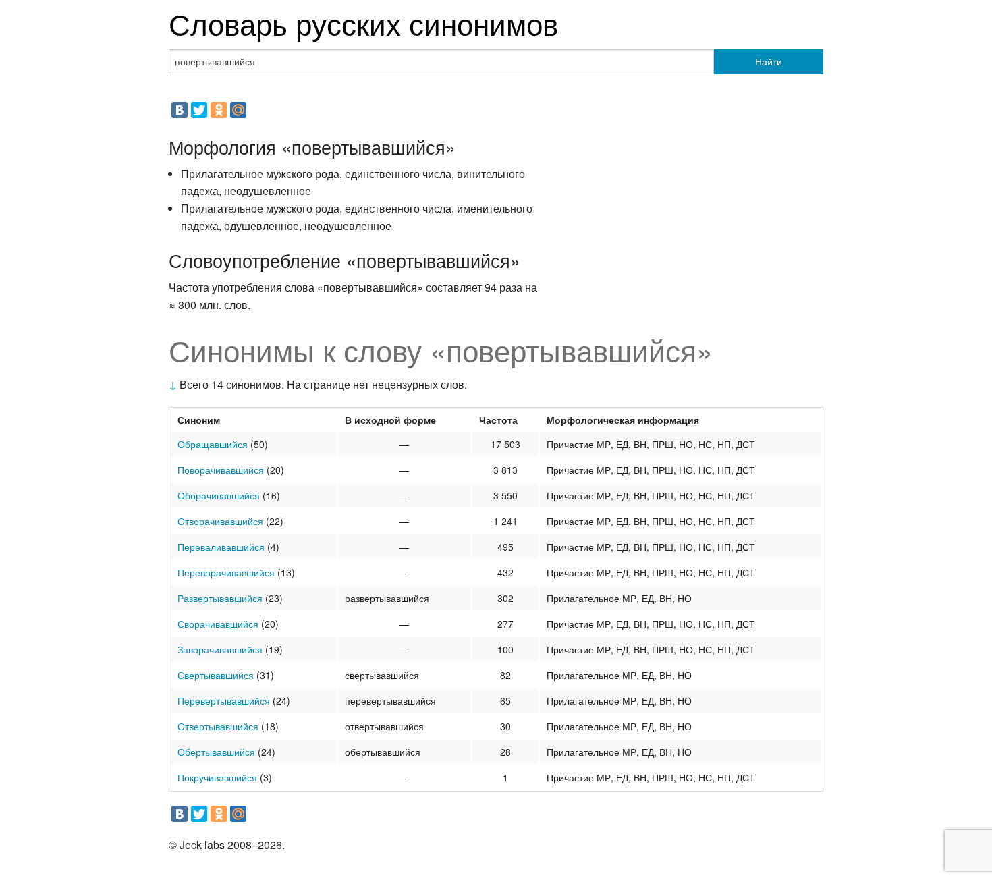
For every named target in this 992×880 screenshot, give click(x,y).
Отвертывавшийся (217, 726)
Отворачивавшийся (220, 521)
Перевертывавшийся (223, 700)
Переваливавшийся (221, 546)
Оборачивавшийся (218, 495)
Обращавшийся (212, 444)
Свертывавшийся (215, 675)
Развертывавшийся (220, 598)
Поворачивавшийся (220, 469)
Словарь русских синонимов (363, 22)
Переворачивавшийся (226, 572)
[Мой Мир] (238, 110)
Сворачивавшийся (217, 623)
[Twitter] (199, 110)
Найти (768, 61)
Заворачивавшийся (220, 649)
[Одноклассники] (219, 110)
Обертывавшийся (216, 752)
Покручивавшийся (217, 777)
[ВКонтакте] (179, 110)
